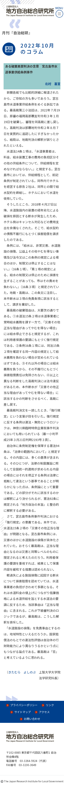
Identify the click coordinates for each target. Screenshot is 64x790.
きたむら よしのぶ (22, 672)
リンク (50, 705)
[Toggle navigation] (59, 14)
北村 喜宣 (52, 83)
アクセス (44, 712)
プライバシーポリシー (24, 705)
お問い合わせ (32, 719)
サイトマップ (22, 712)
